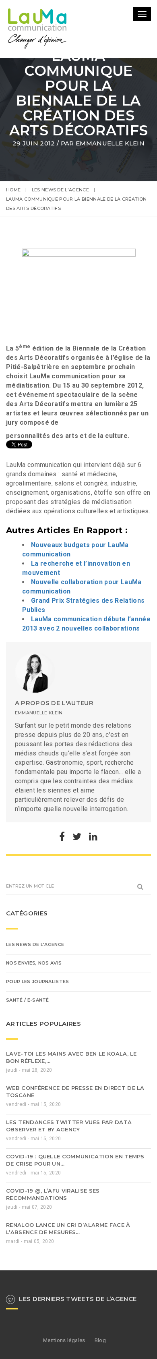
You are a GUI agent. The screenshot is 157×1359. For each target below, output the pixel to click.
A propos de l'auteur (54, 759)
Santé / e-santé (27, 1056)
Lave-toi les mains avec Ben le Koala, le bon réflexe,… (71, 1113)
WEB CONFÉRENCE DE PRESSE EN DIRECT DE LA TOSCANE (75, 1148)
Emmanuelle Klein (110, 143)
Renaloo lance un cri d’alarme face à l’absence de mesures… (68, 1285)
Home (13, 190)
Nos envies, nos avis (34, 1019)
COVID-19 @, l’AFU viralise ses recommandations (53, 1250)
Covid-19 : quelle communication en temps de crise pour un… (75, 1216)
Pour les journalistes (37, 1038)
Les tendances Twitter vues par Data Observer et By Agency (69, 1182)
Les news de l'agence (60, 190)
